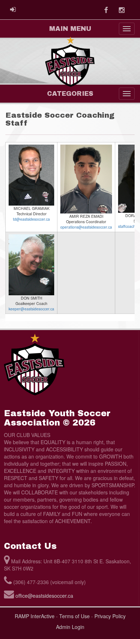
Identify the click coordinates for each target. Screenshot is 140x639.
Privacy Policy (110, 616)
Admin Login (70, 626)
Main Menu (70, 28)
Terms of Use (74, 616)
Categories (70, 93)
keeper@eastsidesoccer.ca (31, 308)
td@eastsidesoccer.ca (31, 219)
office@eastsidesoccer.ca (44, 595)
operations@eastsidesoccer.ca (86, 227)
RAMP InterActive (35, 616)
